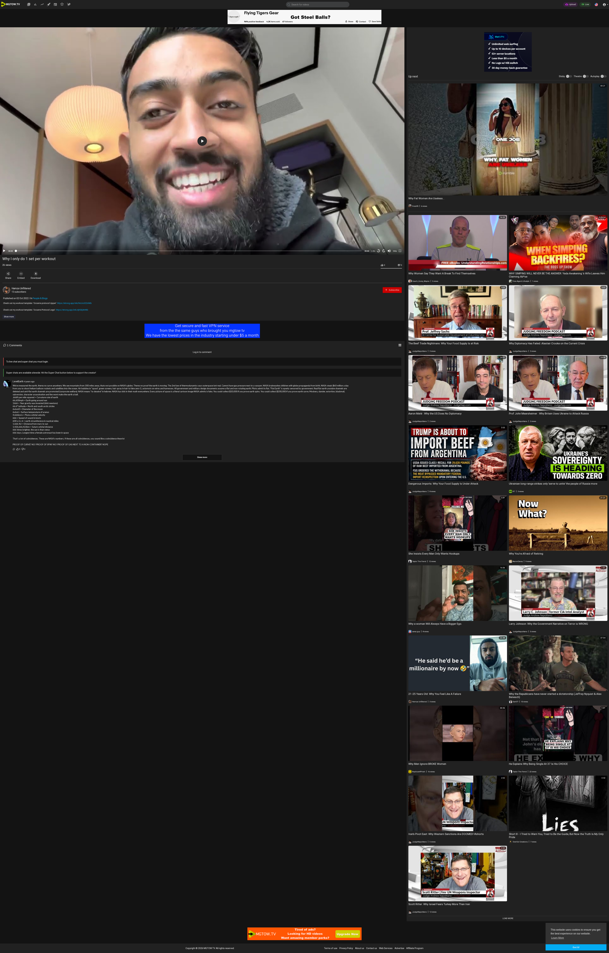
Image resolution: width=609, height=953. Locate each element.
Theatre (578, 76)
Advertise (399, 948)
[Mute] (389, 250)
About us (359, 948)
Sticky (562, 76)
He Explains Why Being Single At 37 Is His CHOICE (538, 763)
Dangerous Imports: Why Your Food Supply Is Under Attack (443, 483)
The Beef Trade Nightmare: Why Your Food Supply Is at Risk (443, 343)
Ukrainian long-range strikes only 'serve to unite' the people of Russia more (553, 483)
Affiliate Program (414, 948)
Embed (21, 278)
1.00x (373, 251)
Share (8, 278)
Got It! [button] (576, 947)
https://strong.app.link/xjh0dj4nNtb (72, 310)
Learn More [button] (557, 937)
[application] (202, 141)
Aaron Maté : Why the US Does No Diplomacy (435, 413)
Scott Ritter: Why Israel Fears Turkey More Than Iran (439, 904)
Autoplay (594, 76)
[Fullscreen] (400, 250)
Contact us (371, 948)
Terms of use (330, 948)
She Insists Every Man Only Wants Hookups (433, 553)
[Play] (4, 250)
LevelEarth (18, 381)
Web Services (386, 948)
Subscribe (393, 290)
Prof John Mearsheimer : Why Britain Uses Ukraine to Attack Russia (549, 413)
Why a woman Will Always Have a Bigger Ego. (435, 623)
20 (383, 251)
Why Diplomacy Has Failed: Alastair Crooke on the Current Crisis (547, 343)
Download (36, 278)
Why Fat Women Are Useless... (426, 198)
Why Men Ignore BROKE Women (427, 763)
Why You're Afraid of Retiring (526, 553)
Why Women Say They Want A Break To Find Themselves (441, 273)
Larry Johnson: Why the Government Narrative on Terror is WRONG (548, 623)
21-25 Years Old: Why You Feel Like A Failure (434, 693)
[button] (596, 4)
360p (395, 251)
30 (378, 251)
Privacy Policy (346, 948)
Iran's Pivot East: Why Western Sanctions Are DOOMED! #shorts (446, 834)
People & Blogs (40, 298)
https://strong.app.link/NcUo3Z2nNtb (74, 303)
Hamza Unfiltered (21, 288)
